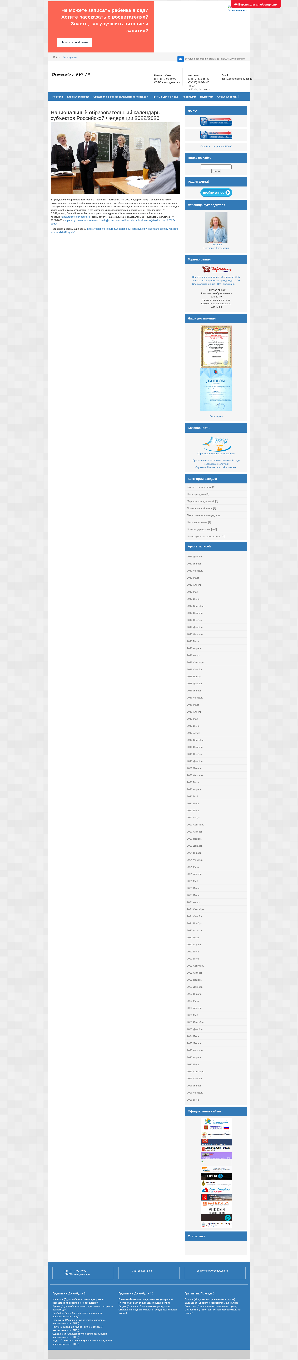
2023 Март (193, 1000)
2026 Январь (194, 1085)
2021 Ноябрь (194, 923)
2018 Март (193, 641)
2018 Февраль (195, 634)
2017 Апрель (194, 584)
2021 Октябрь (194, 916)
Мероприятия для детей (201, 501)
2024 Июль (193, 1036)
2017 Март (193, 577)
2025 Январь (194, 1043)
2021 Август (193, 902)
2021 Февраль (195, 859)
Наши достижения (197, 522)
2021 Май (192, 881)
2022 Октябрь (194, 972)
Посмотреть (216, 416)
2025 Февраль (195, 1050)
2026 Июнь (193, 1099)
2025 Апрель (194, 1057)
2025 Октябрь (194, 1078)
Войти (56, 57)
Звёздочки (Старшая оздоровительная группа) (211, 1306)
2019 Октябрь (194, 747)
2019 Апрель (194, 711)
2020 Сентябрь (195, 824)
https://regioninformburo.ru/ (76, 216)
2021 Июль (193, 895)
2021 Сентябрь (195, 909)
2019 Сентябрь (195, 740)
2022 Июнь (193, 951)
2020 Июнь (193, 803)
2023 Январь (194, 993)
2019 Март (193, 704)
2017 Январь (194, 563)
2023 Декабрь (194, 1029)
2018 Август (193, 655)
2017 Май (192, 591)
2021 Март (193, 866)
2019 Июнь (193, 725)
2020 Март (193, 782)
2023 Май (192, 1015)
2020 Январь (194, 768)
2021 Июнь (193, 888)
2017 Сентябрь (195, 605)
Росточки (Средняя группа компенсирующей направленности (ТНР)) (77, 1328)
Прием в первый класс (199, 508)
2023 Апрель (194, 1008)
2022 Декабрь (194, 986)
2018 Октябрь (194, 669)
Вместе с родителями (199, 487)
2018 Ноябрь (194, 676)
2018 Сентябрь (195, 662)
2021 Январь (194, 852)
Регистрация (70, 57)
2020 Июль (193, 810)
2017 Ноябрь (194, 620)
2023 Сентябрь (195, 1022)
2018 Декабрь (194, 683)
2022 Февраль (195, 930)
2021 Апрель (194, 874)
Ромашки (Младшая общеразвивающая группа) (145, 1299)
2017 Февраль (195, 570)
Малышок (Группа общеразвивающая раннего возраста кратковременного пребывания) (78, 1300)
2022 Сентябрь (195, 965)
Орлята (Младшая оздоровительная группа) (210, 1299)
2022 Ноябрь (194, 979)
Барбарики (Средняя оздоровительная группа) (211, 1302)
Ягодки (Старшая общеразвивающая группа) (144, 1306)
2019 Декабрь (194, 761)
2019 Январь (194, 690)
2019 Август (193, 732)
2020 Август (193, 817)
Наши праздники (196, 494)
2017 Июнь (193, 598)
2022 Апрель (194, 944)
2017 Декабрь (194, 627)
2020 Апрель (194, 789)
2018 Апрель (194, 648)
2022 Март (193, 937)
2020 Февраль (195, 775)
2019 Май (192, 718)
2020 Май (192, 796)
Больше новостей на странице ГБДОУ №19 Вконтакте (215, 58)
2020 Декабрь (194, 845)
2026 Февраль (195, 1092)
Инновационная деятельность (204, 536)
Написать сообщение (74, 42)
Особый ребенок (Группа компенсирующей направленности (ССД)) (77, 1314)
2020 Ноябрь (194, 838)
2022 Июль (193, 958)
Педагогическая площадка (202, 515)
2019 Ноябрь (194, 754)
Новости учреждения (199, 529)
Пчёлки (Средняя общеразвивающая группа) (144, 1302)
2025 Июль (193, 1064)
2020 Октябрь (194, 831)
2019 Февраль (195, 697)
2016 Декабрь (194, 556)
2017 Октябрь (194, 613)
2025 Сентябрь (195, 1071)
